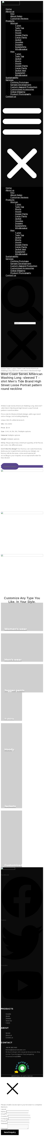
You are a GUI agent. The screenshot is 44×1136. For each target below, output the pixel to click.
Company (4, 1119)
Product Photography (20, 94)
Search (11, 323)
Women (14, 23)
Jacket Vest (20, 70)
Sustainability (12, 78)
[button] (22, 142)
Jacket (18, 40)
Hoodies (19, 42)
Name (4, 1111)
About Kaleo (16, 16)
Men (12, 52)
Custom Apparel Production (23, 87)
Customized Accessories (22, 89)
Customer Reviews (19, 18)
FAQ (12, 14)
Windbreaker (21, 49)
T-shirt (18, 26)
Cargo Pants (21, 37)
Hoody (18, 33)
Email (3, 1114)
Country (4, 1116)
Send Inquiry (10, 1132)
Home (9, 9)
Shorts (18, 30)
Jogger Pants (21, 35)
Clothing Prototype (19, 82)
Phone (4, 1121)
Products (10, 21)
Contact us (11, 96)
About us (10, 11)
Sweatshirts (20, 47)
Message (4, 1128)
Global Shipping (17, 92)
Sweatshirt (20, 73)
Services (9, 80)
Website (4, 1123)
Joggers (19, 44)
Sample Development (20, 85)
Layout (3, 1109)
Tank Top (19, 28)
